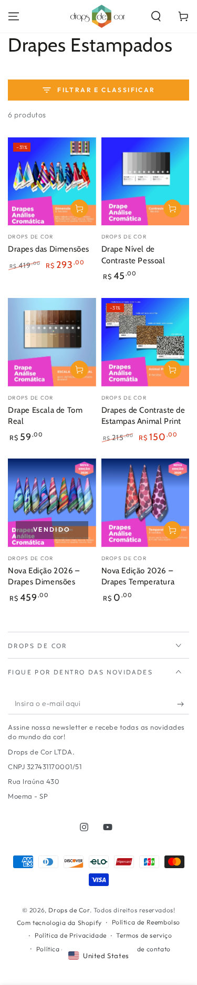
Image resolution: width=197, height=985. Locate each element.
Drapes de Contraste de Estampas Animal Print (143, 415)
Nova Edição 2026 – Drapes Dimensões (44, 576)
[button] (156, 16)
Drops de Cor (68, 910)
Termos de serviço (144, 935)
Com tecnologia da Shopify (59, 923)
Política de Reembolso (146, 922)
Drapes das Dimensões (48, 249)
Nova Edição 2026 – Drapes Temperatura (138, 576)
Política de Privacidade (71, 935)
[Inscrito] (183, 703)
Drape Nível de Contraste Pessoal (133, 254)
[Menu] (13, 16)
